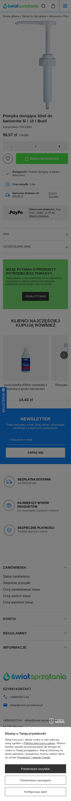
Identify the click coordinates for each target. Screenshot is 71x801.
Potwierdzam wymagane (35, 780)
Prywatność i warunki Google (33, 757)
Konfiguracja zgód (35, 791)
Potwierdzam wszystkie (35, 768)
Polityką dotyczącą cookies (39, 743)
